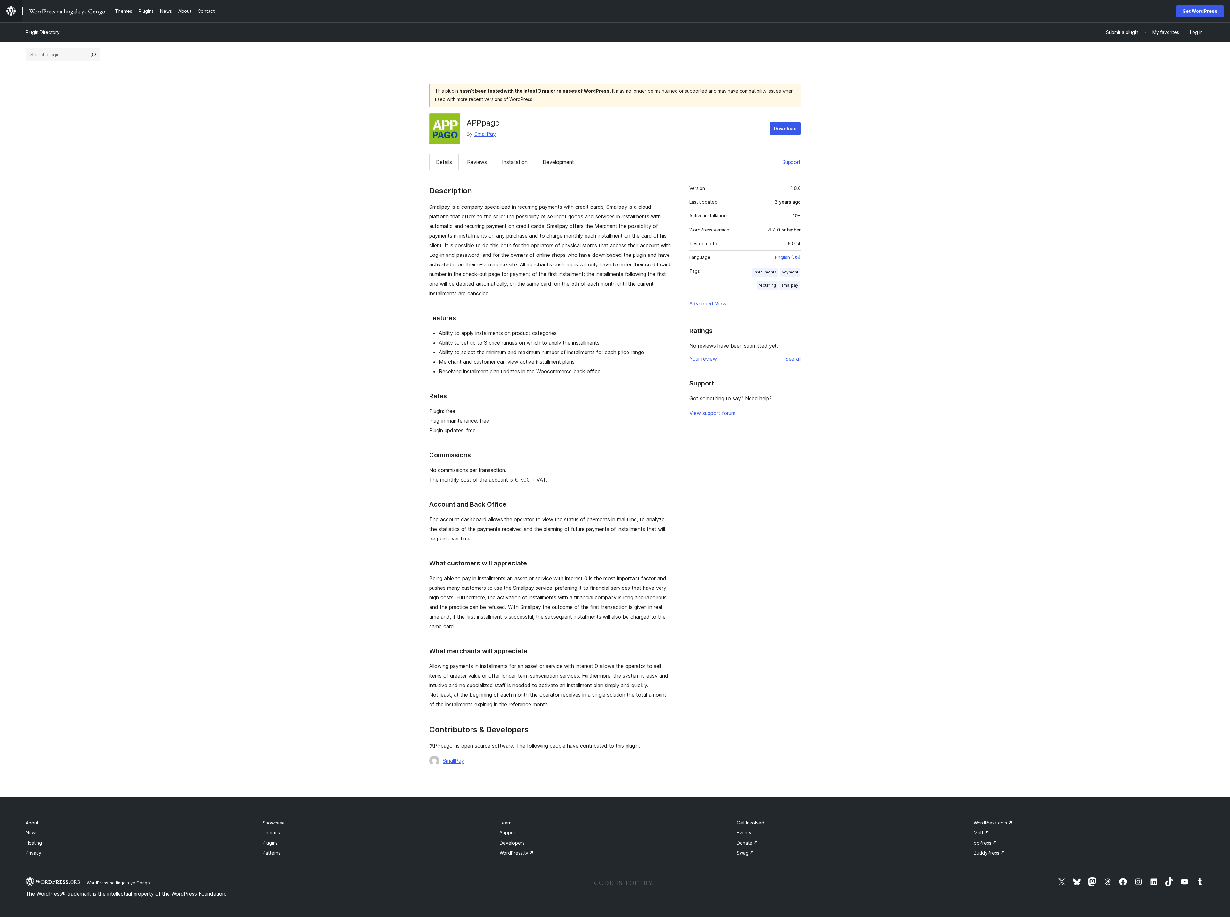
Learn (506, 822)
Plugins (270, 843)
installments (765, 272)
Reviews (477, 162)
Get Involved (750, 822)
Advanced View (707, 303)
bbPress (985, 843)
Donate (747, 843)
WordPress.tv (517, 853)
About (32, 822)
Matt (981, 832)
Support (791, 162)
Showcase (274, 822)
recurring (767, 285)
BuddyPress (989, 853)
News (31, 832)
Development (558, 162)
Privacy (33, 853)
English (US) (788, 257)
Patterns (272, 853)
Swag (745, 853)
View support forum (712, 413)
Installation (515, 162)
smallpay (789, 285)
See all (793, 358)
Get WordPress (1200, 11)
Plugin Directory (43, 32)
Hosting (34, 843)
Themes (271, 832)
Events (744, 832)
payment (790, 272)
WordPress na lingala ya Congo (118, 882)
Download (785, 128)
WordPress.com (993, 822)
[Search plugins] (93, 54)
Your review (703, 358)
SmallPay (485, 134)
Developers (512, 843)
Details (444, 162)
